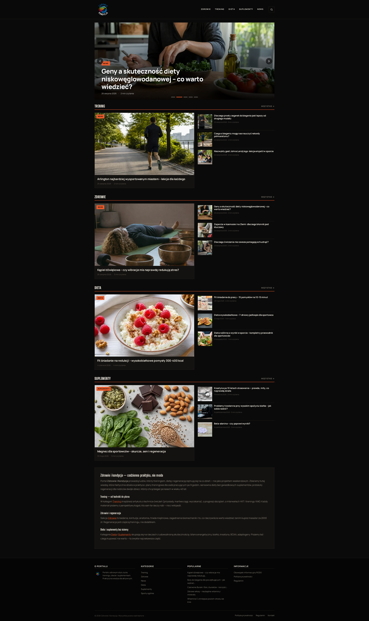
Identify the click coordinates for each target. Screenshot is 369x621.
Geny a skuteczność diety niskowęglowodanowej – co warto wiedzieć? (152, 79)
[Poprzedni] (100, 61)
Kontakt (271, 615)
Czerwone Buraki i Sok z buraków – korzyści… (207, 587)
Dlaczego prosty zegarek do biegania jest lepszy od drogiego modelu (240, 117)
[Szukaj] (271, 9)
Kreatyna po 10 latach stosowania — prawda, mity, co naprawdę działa (241, 390)
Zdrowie (206, 9)
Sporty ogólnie (147, 593)
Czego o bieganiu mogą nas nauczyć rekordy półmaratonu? (237, 135)
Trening (219, 9)
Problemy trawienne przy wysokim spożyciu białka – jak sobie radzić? (242, 407)
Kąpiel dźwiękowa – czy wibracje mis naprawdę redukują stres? (138, 270)
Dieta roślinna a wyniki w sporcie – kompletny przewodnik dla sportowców (243, 334)
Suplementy (246, 9)
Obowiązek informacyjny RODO (248, 572)
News (260, 9)
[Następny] (269, 61)
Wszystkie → (267, 106)
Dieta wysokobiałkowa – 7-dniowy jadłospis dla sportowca (243, 314)
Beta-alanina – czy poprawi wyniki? (232, 423)
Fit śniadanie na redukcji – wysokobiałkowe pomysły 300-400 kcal (140, 361)
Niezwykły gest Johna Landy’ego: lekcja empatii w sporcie (244, 151)
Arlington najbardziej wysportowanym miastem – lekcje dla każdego (141, 179)
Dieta (232, 9)
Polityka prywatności (243, 576)
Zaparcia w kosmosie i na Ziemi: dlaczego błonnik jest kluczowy (241, 226)
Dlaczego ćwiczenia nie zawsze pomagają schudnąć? (241, 241)
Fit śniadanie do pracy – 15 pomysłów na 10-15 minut (241, 297)
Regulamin (238, 580)
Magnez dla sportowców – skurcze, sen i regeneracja (131, 451)
